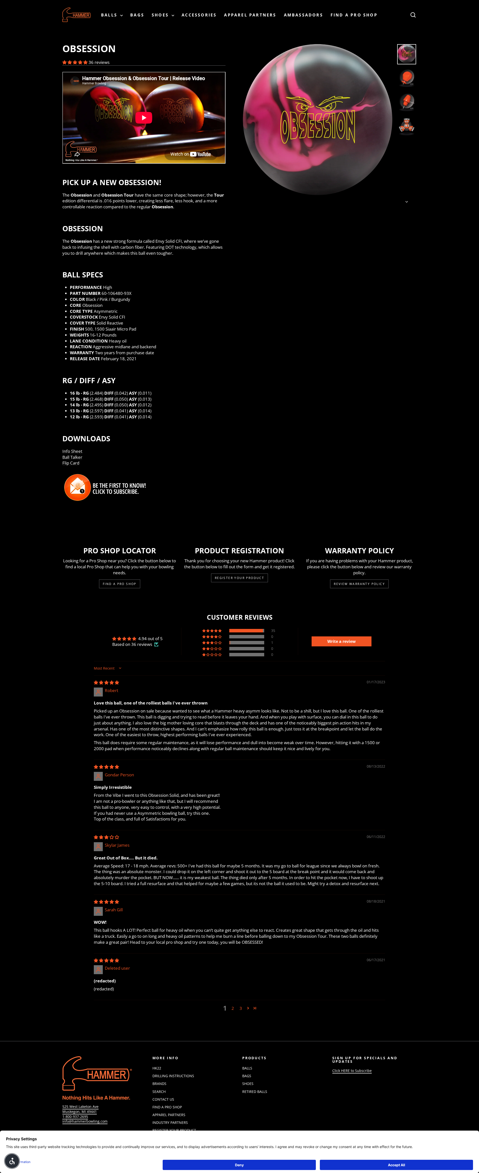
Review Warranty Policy (359, 584)
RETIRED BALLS (254, 1091)
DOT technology (180, 247)
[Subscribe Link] (144, 487)
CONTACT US (163, 1099)
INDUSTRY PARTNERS (170, 1122)
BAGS (137, 15)
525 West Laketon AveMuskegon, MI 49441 (80, 1109)
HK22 (156, 1068)
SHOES (161, 15)
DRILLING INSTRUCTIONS (173, 1075)
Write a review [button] (341, 641)
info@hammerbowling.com (85, 1121)
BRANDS (159, 1083)
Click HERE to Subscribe (352, 1070)
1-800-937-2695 (75, 1116)
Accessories (199, 15)
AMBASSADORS (303, 15)
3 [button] (241, 1008)
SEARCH (159, 1091)
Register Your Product (239, 578)
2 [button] (233, 1008)
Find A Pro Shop (119, 584)
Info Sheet (72, 451)
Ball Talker (72, 457)
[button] (75, 62)
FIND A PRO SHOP (354, 15)
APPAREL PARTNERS (250, 15)
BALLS (110, 15)
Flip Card (70, 463)
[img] (106, 682)
